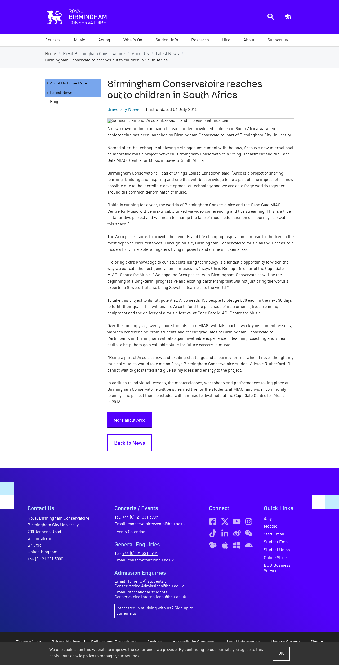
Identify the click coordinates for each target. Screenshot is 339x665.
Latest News (167, 54)
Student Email (277, 542)
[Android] (249, 545)
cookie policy (82, 656)
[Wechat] (249, 533)
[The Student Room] (213, 545)
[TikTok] (213, 533)
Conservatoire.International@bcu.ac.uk (150, 597)
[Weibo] (237, 533)
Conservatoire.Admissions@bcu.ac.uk (149, 586)
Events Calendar (129, 532)
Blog (54, 102)
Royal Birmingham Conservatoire (94, 54)
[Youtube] (237, 521)
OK (281, 653)
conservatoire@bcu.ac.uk (151, 560)
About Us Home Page (68, 83)
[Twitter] (225, 521)
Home (50, 54)
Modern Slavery (285, 642)
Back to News (129, 443)
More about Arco (129, 420)
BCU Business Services (277, 568)
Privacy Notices (66, 642)
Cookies (154, 642)
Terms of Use (28, 642)
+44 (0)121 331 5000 (45, 559)
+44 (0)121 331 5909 (140, 517)
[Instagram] (249, 521)
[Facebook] (213, 521)
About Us (140, 54)
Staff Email (274, 534)
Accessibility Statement (194, 642)
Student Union (277, 550)
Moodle (270, 526)
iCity (268, 519)
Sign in (316, 642)
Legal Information (243, 642)
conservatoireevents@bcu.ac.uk (157, 524)
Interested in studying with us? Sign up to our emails (154, 611)
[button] (79, 40)
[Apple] (225, 545)
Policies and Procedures (113, 642)
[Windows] (237, 545)
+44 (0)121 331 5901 (140, 554)
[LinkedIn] (225, 533)
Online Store (275, 558)
